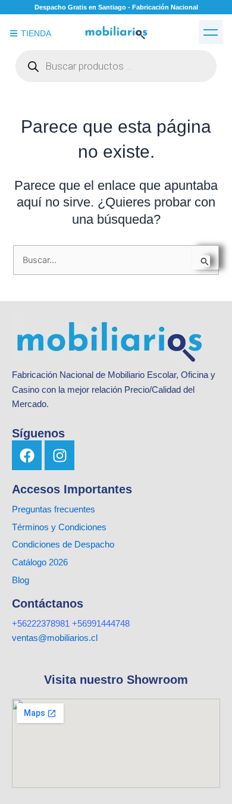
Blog (20, 580)
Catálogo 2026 (41, 562)
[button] (210, 32)
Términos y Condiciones (59, 527)
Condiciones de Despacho (63, 544)
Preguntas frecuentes (53, 509)
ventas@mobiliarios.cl (55, 638)
